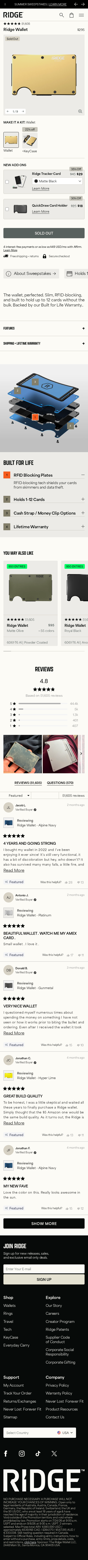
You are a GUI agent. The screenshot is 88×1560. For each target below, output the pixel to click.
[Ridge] (13, 15)
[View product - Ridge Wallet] (30, 603)
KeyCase (10, 1337)
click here (30, 1542)
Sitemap (10, 1416)
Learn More (40, 188)
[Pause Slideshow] (5, 4)
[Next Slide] (83, 4)
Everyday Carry (16, 1345)
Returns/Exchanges (19, 1401)
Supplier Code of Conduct (58, 1339)
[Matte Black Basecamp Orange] (57, 181)
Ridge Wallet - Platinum (34, 915)
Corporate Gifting (60, 1362)
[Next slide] (23, 111)
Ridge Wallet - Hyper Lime (36, 1077)
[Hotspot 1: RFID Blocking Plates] (35, 417)
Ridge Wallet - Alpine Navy (36, 825)
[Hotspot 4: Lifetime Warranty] (70, 425)
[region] (44, 754)
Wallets (9, 1305)
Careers (52, 1313)
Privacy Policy (57, 1385)
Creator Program (60, 1321)
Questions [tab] (60, 782)
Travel (8, 1321)
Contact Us (55, 1416)
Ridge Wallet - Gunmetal (35, 987)
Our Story (54, 1305)
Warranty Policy (59, 1393)
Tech (7, 1329)
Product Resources (62, 1409)
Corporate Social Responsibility (60, 1352)
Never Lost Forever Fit (22, 1409)
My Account (13, 1385)
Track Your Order (17, 1393)
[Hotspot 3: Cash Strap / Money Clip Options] (35, 382)
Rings (8, 1313)
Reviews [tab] (28, 782)
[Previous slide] (8, 111)
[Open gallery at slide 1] (80, 111)
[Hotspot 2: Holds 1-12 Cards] (17, 390)
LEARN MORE (58, 4)
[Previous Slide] (76, 4)
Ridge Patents (57, 1329)
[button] (62, 15)
